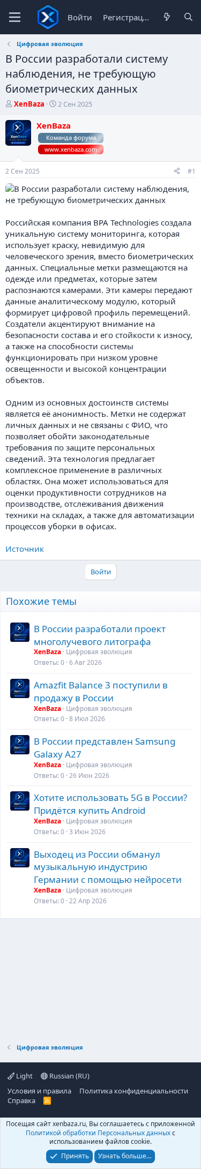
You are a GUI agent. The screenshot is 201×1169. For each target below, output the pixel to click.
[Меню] (14, 17)
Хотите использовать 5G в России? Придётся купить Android (110, 803)
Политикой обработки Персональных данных (98, 1132)
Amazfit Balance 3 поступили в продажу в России (101, 691)
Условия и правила (39, 1091)
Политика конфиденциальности (133, 1091)
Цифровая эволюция (99, 651)
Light (23, 1076)
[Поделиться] (177, 172)
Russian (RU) (69, 1076)
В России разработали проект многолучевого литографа (100, 635)
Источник (24, 548)
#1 (192, 171)
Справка (21, 1100)
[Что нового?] (167, 17)
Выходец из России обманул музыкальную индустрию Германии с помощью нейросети (108, 867)
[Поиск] (188, 17)
